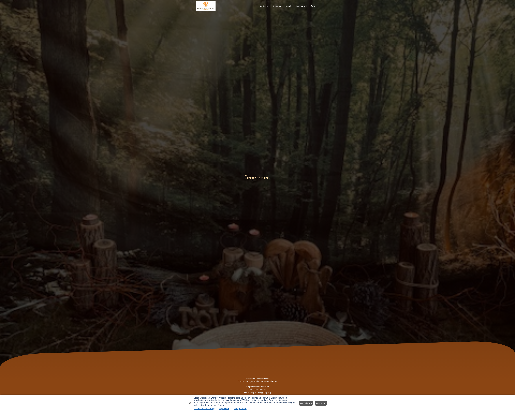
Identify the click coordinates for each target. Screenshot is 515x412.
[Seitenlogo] (206, 6)
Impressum (224, 408)
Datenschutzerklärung (204, 408)
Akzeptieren (306, 403)
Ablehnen (320, 403)
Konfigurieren (240, 408)
